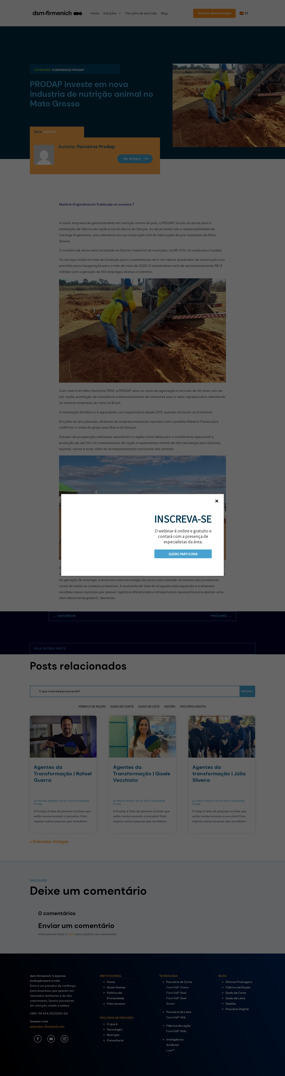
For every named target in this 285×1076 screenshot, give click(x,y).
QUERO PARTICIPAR (183, 554)
